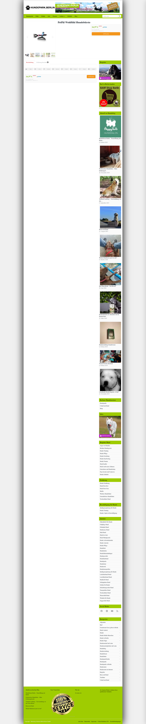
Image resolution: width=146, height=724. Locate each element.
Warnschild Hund (104, 595)
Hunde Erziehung (104, 456)
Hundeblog (103, 648)
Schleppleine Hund (105, 582)
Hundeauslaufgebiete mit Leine (108, 646)
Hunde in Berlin (104, 638)
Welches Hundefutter (105, 494)
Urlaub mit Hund (104, 406)
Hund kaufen (103, 464)
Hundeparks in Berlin (105, 664)
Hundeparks (103, 403)
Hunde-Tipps (103, 640)
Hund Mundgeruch (105, 537)
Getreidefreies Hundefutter (107, 496)
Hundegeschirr (104, 556)
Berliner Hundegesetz (106, 448)
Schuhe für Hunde (105, 585)
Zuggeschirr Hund (105, 601)
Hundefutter (103, 656)
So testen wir (78, 693)
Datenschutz (87, 721)
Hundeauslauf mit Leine (106, 643)
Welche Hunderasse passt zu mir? (34, 708)
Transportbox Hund (105, 590)
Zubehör (69, 16)
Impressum (93, 721)
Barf (101, 625)
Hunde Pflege (103, 453)
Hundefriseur (103, 654)
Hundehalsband (104, 558)
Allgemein (103, 622)
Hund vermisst (104, 630)
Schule (43, 16)
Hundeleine (103, 564)
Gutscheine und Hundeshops (107, 469)
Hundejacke (103, 561)
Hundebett (103, 548)
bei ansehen (106, 33)
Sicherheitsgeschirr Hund (106, 587)
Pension (55, 16)
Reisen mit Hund (30, 706)
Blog (76, 16)
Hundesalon (103, 667)
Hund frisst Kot (104, 486)
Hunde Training (104, 451)
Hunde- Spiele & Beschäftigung (108, 513)
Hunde (102, 633)
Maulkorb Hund (104, 580)
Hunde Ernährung (105, 483)
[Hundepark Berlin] (40, 8)
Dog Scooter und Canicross (107, 472)
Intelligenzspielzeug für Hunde (108, 508)
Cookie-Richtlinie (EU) (103, 721)
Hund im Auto (104, 535)
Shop (101, 408)
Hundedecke (103, 551)
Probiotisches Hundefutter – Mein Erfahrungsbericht (34, 698)
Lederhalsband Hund (105, 574)
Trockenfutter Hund (105, 499)
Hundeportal (29, 16)
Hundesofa (103, 566)
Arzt (49, 16)
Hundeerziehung (104, 651)
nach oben (80, 721)
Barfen (102, 491)
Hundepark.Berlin (105, 659)
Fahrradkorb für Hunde (106, 522)
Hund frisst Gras (104, 488)
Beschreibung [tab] (30, 62)
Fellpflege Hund (104, 524)
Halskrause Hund (104, 530)
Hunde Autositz (104, 543)
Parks (37, 16)
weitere (62, 16)
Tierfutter (102, 677)
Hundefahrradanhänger (106, 553)
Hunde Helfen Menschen (106, 635)
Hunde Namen (104, 461)
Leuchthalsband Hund (106, 577)
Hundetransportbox (105, 569)
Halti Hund (103, 532)
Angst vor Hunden (105, 445)
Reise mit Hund (104, 675)
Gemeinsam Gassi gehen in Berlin (109, 627)
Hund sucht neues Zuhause (107, 466)
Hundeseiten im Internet (106, 669)
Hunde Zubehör (104, 474)
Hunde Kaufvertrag (105, 459)
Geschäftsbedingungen (115, 721)
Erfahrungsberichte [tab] (42, 62)
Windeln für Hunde (105, 598)
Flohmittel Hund (104, 527)
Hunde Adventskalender (106, 540)
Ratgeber (102, 672)
